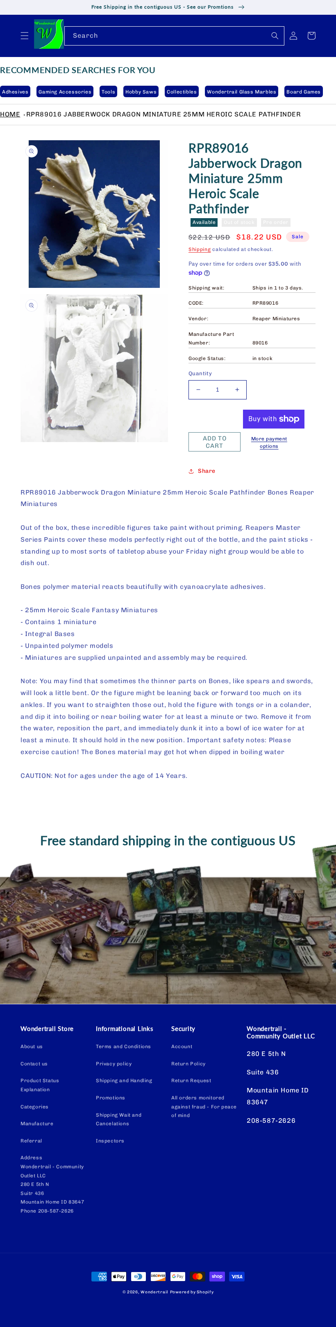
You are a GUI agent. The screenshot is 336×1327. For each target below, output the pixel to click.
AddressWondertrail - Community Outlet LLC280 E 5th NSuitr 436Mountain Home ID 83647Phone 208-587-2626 (52, 1184)
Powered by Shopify (192, 1292)
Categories (34, 1107)
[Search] (275, 36)
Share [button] (207, 470)
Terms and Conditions (123, 1046)
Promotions (110, 1098)
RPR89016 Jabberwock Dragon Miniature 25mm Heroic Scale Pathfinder (163, 114)
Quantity (200, 373)
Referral (31, 1141)
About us (31, 1046)
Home (10, 114)
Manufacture (37, 1123)
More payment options (269, 442)
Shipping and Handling (124, 1080)
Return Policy (188, 1064)
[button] (25, 36)
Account (181, 1046)
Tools (108, 92)
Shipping (199, 249)
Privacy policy (114, 1064)
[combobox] (174, 36)
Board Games (303, 92)
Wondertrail (154, 1292)
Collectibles (182, 92)
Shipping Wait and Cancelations (118, 1119)
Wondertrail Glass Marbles (241, 92)
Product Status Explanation (39, 1085)
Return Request (191, 1080)
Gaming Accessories (65, 92)
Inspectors (110, 1141)
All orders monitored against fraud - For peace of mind (204, 1106)
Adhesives (15, 92)
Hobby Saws (141, 92)
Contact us (34, 1064)
